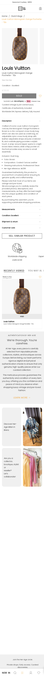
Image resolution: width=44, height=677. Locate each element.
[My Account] (38, 673)
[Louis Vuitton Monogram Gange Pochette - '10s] (22, 299)
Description (7, 121)
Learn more (17, 260)
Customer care (8, 228)
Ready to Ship (7, 277)
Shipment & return (10, 221)
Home (4, 16)
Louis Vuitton (16, 68)
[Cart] (40, 8)
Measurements (8, 209)
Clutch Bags (16, 16)
